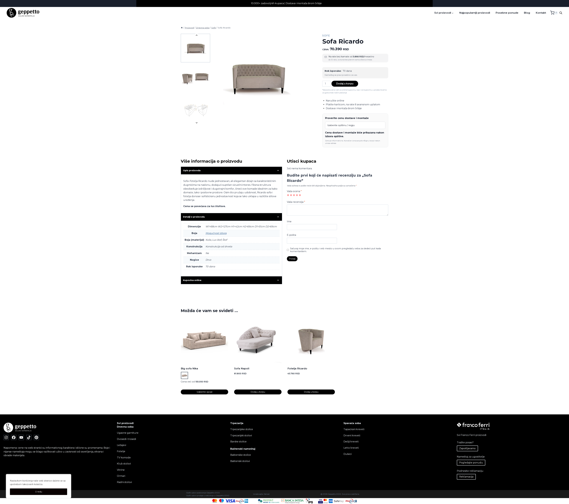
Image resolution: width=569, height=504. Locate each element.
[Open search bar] (560, 13)
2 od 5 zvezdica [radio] (291, 195)
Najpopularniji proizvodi (474, 12)
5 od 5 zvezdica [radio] (300, 195)
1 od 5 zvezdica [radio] (288, 195)
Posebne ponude (507, 12)
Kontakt (541, 12)
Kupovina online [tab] (192, 280)
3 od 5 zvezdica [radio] (294, 195)
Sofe (326, 35)
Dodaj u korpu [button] (258, 392)
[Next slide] (196, 122)
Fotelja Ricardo (297, 368)
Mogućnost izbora (216, 233)
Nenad (266, 494)
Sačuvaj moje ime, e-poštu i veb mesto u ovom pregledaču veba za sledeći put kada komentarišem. (335, 250)
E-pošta (291, 235)
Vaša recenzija (296, 202)
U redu (38, 491)
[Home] (182, 28)
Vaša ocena (294, 191)
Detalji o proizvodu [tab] (194, 216)
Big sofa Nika (189, 368)
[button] (195, 48)
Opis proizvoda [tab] (191, 170)
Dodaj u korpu (344, 83)
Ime (289, 221)
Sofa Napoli (241, 368)
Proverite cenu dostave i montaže (347, 118)
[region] (38, 486)
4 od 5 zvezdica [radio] (297, 195)
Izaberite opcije (204, 392)
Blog (527, 12)
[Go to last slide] (196, 35)
